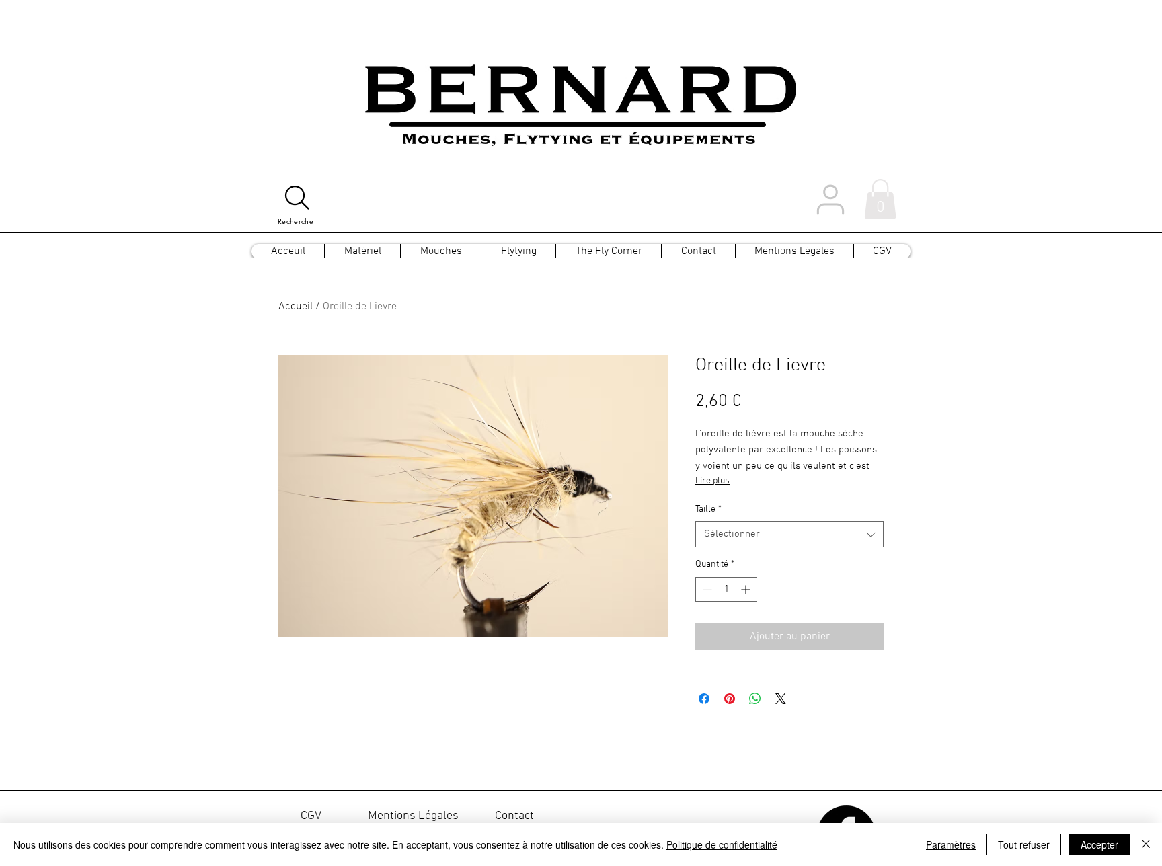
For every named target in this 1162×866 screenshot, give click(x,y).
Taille (708, 509)
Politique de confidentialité (721, 844)
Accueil (295, 306)
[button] (880, 199)
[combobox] (789, 534)
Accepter (1099, 844)
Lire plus (712, 481)
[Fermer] (1146, 844)
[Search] (297, 197)
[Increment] (746, 589)
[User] (830, 199)
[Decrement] (705, 589)
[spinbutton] (726, 589)
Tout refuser (1024, 844)
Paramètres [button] (951, 844)
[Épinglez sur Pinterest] (730, 699)
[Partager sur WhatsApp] (755, 699)
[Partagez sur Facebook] (704, 699)
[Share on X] (781, 699)
